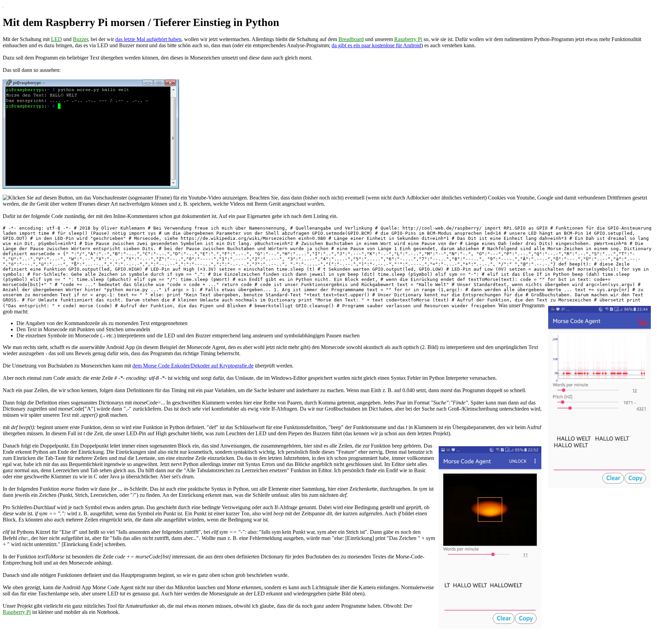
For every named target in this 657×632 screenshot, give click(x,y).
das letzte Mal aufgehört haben (148, 39)
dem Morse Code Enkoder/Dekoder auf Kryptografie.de (193, 366)
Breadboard (351, 39)
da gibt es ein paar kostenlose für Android (376, 45)
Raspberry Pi (408, 39)
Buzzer (80, 39)
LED (56, 39)
